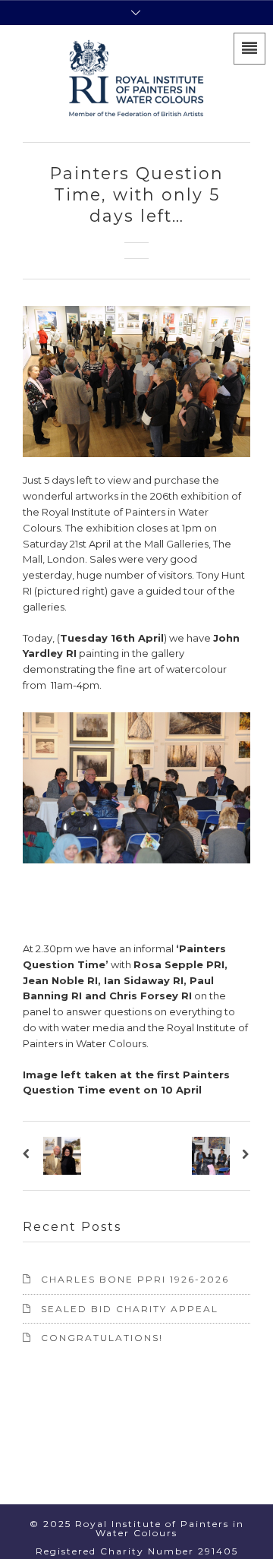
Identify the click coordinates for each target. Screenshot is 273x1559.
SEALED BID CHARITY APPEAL (129, 1308)
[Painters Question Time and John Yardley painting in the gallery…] (243, 1156)
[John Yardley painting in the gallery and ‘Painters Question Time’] (29, 1156)
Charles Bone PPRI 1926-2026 (135, 1279)
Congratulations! (102, 1337)
